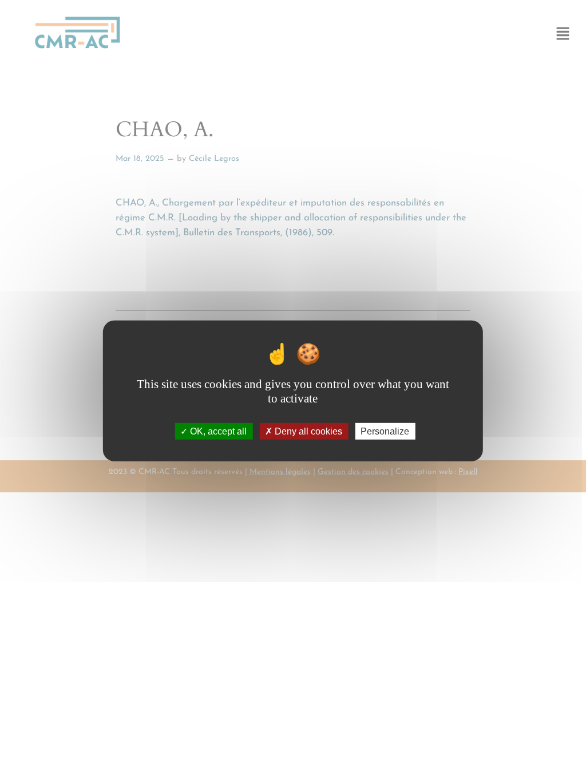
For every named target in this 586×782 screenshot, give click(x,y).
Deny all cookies (307, 431)
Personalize (385, 431)
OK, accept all (217, 431)
